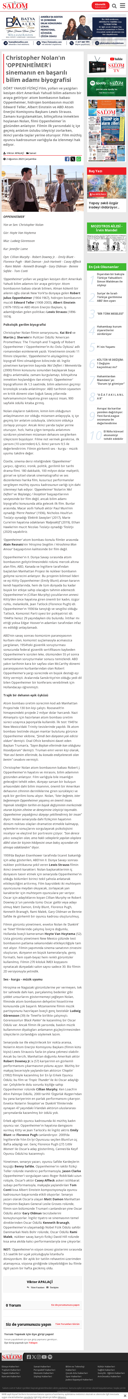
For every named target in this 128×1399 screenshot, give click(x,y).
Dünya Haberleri (10, 1366)
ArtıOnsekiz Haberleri (109, 1376)
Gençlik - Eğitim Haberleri (111, 1373)
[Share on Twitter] (72, 159)
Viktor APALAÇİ (40, 1282)
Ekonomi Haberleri (44, 1373)
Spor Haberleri (74, 1376)
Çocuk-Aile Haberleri (77, 1373)
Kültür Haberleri (106, 1366)
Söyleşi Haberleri (43, 1376)
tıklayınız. (62, 1397)
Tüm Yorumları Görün (67, 1323)
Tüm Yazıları (37, 1287)
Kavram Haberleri (11, 1376)
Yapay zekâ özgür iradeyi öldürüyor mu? (103, 205)
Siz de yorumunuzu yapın (65, 1304)
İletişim (54, 1287)
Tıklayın (33, 1342)
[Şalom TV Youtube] (106, 64)
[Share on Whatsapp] (78, 159)
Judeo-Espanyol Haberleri (79, 1379)
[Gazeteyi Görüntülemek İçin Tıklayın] (106, 130)
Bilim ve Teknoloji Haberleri (75, 1368)
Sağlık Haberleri (106, 1369)
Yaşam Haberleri (11, 1373)
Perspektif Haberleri (44, 1369)
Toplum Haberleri (11, 1369)
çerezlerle (28, 1397)
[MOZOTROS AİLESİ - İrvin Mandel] (106, 243)
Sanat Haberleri (42, 1366)
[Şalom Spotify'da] (106, 86)
